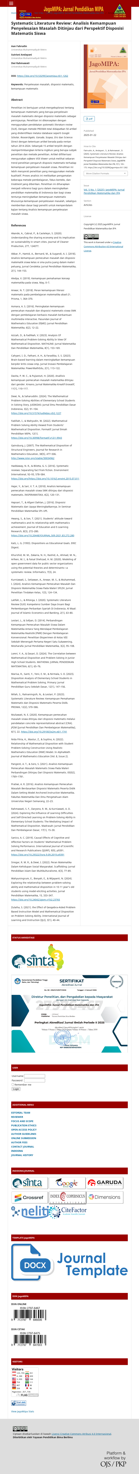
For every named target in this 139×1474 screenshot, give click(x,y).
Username (17, 1076)
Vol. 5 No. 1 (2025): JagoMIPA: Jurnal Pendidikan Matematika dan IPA (69, 12)
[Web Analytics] (18, 1404)
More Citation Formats (97, 173)
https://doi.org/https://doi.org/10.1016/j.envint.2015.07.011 (45, 478)
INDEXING (17, 1150)
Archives (26, 12)
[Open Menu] (11, 3)
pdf (90, 118)
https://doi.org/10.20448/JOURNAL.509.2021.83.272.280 (42, 535)
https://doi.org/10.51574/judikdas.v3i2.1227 (36, 413)
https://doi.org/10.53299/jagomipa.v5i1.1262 (42, 75)
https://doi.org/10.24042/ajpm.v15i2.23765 (35, 899)
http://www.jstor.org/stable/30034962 (32, 458)
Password (17, 1080)
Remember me (23, 1084)
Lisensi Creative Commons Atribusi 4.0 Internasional (81, 1433)
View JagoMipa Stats (22, 1411)
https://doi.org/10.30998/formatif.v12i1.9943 (36, 437)
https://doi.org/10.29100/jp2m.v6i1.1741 (44, 731)
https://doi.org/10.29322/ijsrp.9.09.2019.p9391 (37, 854)
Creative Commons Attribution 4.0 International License (103, 246)
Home (14, 12)
